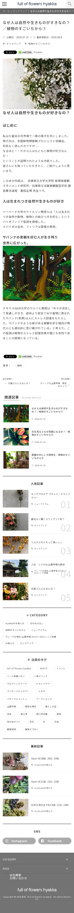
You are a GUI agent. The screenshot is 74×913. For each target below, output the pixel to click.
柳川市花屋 (40, 714)
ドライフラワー (43, 683)
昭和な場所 (29, 706)
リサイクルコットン (16, 699)
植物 (19, 365)
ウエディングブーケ (16, 683)
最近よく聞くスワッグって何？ (48, 519)
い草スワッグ (39, 676)
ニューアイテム (41, 504)
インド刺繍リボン (15, 676)
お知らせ (10, 643)
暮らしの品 (49, 706)
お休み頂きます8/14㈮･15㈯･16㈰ (50, 805)
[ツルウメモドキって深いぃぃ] (15, 545)
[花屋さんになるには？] (15, 591)
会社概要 (15, 875)
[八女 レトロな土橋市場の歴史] (15, 568)
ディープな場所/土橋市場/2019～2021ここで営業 (50, 572)
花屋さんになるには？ (19, 383)
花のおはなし (37, 623)
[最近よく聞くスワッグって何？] (15, 522)
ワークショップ (43, 699)
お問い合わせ (18, 878)
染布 (8, 714)
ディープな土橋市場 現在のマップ (53, 385)
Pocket (38, 52)
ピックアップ (14, 44)
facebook (55, 841)
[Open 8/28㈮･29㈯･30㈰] (15, 761)
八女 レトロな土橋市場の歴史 (48, 564)
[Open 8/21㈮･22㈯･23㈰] (15, 784)
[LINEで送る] (25, 52)
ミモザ (40, 691)
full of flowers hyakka (18, 668)
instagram (19, 841)
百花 (30, 722)
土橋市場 (10, 706)
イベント (59, 668)
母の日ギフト (12, 722)
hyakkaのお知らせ (15, 623)
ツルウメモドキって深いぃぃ (46, 542)
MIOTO (42, 668)
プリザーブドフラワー (17, 691)
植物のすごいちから (39, 44)
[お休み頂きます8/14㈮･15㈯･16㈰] (15, 807)
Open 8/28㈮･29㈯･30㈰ (45, 758)
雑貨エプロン (31, 729)
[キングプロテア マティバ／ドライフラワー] (15, 498)
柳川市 (22, 714)
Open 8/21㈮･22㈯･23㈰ (45, 781)
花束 (55, 722)
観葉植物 (10, 729)
